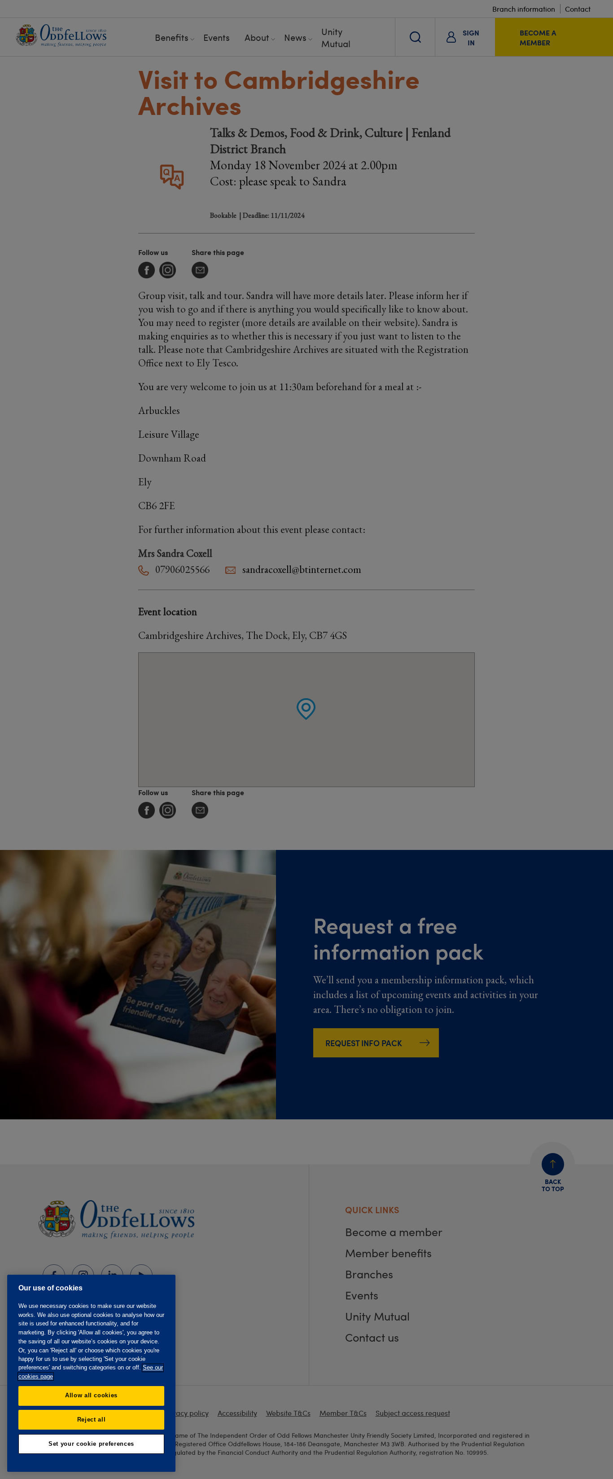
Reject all (91, 1419)
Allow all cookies (91, 1395)
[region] (91, 1373)
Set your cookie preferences (91, 1443)
